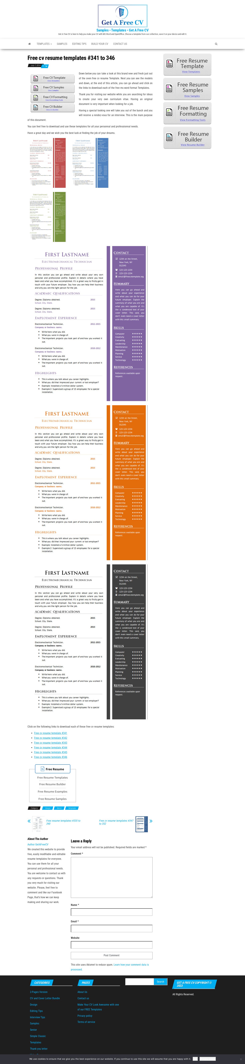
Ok (195, 1059)
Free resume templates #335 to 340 (63, 822)
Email (75, 921)
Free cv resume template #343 (50, 742)
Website (75, 937)
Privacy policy (85, 1015)
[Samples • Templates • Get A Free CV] (29, 44)
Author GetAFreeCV (38, 844)
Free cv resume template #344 (50, 747)
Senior (59, 808)
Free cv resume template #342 (50, 738)
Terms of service (86, 1022)
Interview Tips (37, 1017)
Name (75, 905)
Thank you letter (39, 1048)
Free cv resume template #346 (50, 757)
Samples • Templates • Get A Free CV (122, 30)
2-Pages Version (39, 992)
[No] (240, 1059)
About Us (82, 992)
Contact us (120, 43)
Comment (77, 853)
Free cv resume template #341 (50, 733)
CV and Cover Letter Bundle (45, 998)
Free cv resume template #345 (50, 752)
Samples (62, 43)
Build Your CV (99, 43)
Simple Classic (38, 1036)
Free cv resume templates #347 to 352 (116, 822)
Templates (43, 43)
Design (47, 808)
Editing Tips (79, 43)
